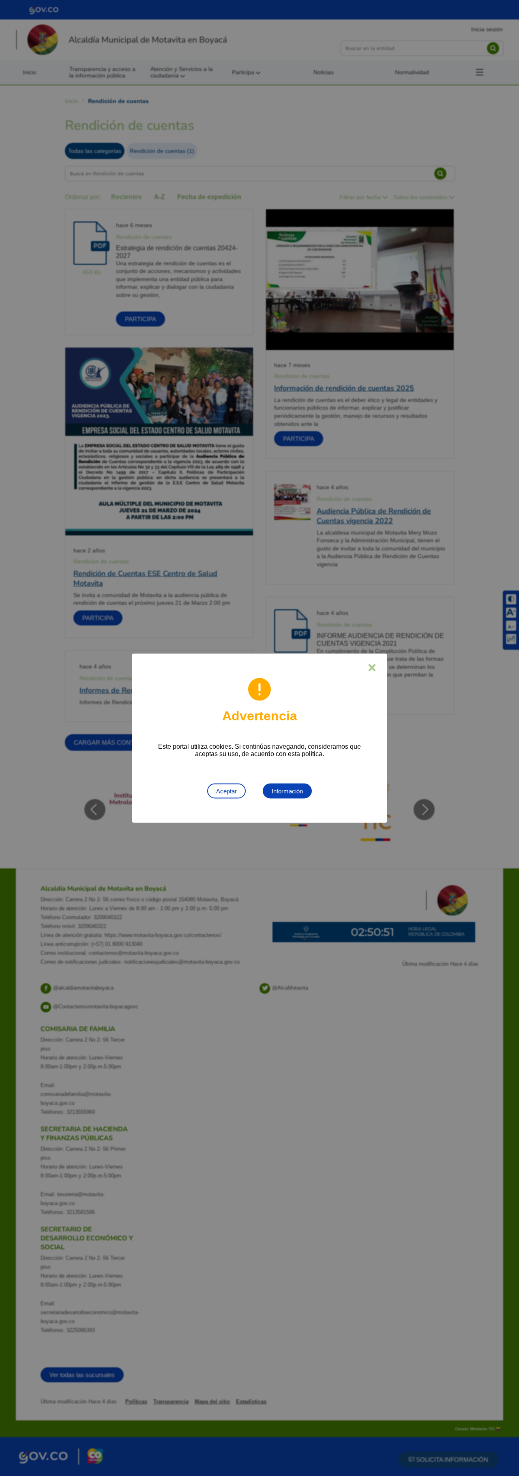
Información (287, 790)
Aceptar (226, 790)
